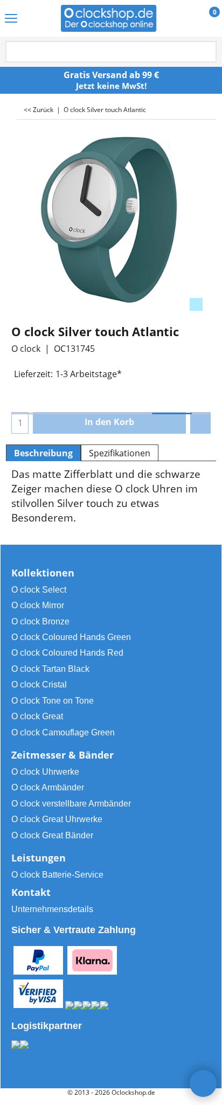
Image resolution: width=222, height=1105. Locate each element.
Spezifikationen (119, 453)
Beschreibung (43, 453)
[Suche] (207, 52)
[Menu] (11, 19)
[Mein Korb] (204, 19)
